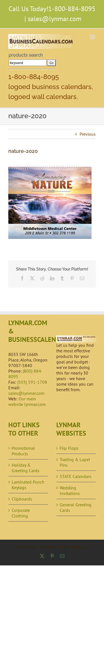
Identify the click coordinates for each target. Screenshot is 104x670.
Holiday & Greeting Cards (25, 467)
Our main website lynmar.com (27, 401)
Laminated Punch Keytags (28, 484)
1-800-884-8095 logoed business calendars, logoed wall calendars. (50, 87)
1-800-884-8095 (71, 8)
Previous (88, 134)
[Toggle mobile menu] (93, 37)
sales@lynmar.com (54, 18)
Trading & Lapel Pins (75, 462)
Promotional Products (23, 450)
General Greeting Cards (76, 507)
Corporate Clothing (21, 513)
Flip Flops (69, 448)
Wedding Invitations (70, 490)
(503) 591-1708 (32, 382)
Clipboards (22, 499)
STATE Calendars (76, 476)
